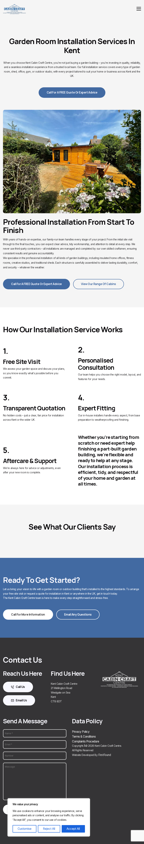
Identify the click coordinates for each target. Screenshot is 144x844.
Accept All (73, 829)
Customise (25, 829)
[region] (49, 817)
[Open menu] (138, 9)
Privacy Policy (80, 731)
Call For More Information (28, 615)
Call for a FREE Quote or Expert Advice (72, 92)
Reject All (49, 829)
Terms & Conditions (84, 736)
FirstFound (104, 755)
